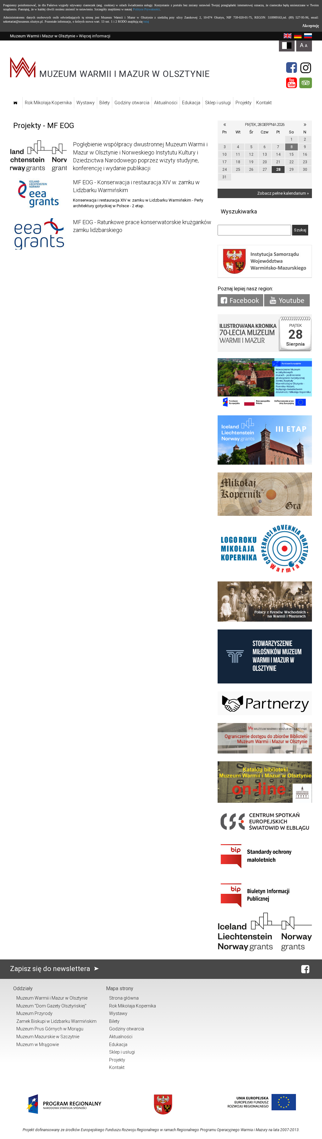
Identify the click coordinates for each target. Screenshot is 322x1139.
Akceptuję (310, 26)
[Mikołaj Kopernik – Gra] (265, 514)
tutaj (146, 21)
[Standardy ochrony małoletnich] (265, 870)
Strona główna (124, 998)
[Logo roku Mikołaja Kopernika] (265, 572)
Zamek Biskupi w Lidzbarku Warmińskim (56, 1021)
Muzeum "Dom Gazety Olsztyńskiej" (51, 1005)
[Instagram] (305, 68)
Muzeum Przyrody (34, 1013)
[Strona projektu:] (265, 620)
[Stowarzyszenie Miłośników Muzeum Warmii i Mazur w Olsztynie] (265, 682)
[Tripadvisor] (305, 83)
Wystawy (85, 102)
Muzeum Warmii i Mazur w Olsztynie (42, 36)
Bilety (104, 102)
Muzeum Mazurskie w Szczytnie (47, 1036)
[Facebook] (291, 68)
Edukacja (191, 102)
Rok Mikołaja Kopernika (48, 102)
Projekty (244, 102)
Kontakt (264, 102)
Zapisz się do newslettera (51, 969)
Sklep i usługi (218, 102)
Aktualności (165, 102)
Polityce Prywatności (146, 9)
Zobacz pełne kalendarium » (283, 193)
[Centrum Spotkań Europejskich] (265, 831)
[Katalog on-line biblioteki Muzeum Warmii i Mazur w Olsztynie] (265, 801)
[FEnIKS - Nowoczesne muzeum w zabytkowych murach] (265, 406)
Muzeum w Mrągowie (37, 1044)
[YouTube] (291, 83)
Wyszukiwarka (239, 211)
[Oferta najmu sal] (265, 752)
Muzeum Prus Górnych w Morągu (49, 1028)
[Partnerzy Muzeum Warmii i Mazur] (265, 713)
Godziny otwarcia (131, 102)
